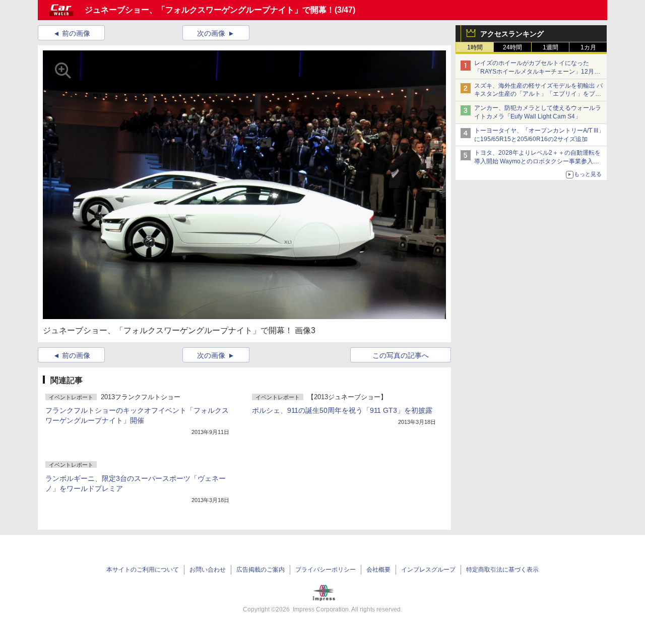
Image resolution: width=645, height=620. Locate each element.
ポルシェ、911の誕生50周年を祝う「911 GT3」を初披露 (342, 410)
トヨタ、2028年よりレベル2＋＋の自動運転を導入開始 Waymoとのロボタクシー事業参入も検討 (537, 161)
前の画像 (76, 33)
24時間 (512, 47)
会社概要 (378, 569)
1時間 (475, 47)
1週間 (550, 47)
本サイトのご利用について (142, 569)
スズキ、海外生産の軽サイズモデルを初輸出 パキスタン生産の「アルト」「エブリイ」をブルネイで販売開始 (538, 94)
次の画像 (211, 33)
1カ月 (588, 47)
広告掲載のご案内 (260, 569)
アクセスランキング (512, 34)
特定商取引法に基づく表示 (502, 569)
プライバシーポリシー (325, 569)
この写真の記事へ (400, 355)
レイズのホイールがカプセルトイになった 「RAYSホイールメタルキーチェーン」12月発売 (537, 71)
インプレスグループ (428, 569)
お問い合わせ (207, 569)
